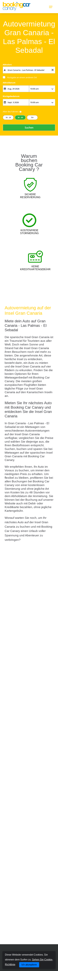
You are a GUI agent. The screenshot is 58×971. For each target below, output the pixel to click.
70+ (32, 117)
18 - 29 (8, 117)
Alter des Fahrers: (11, 111)
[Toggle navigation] (51, 6)
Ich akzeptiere (29, 964)
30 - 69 (20, 117)
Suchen (29, 127)
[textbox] (29, 70)
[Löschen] (52, 70)
